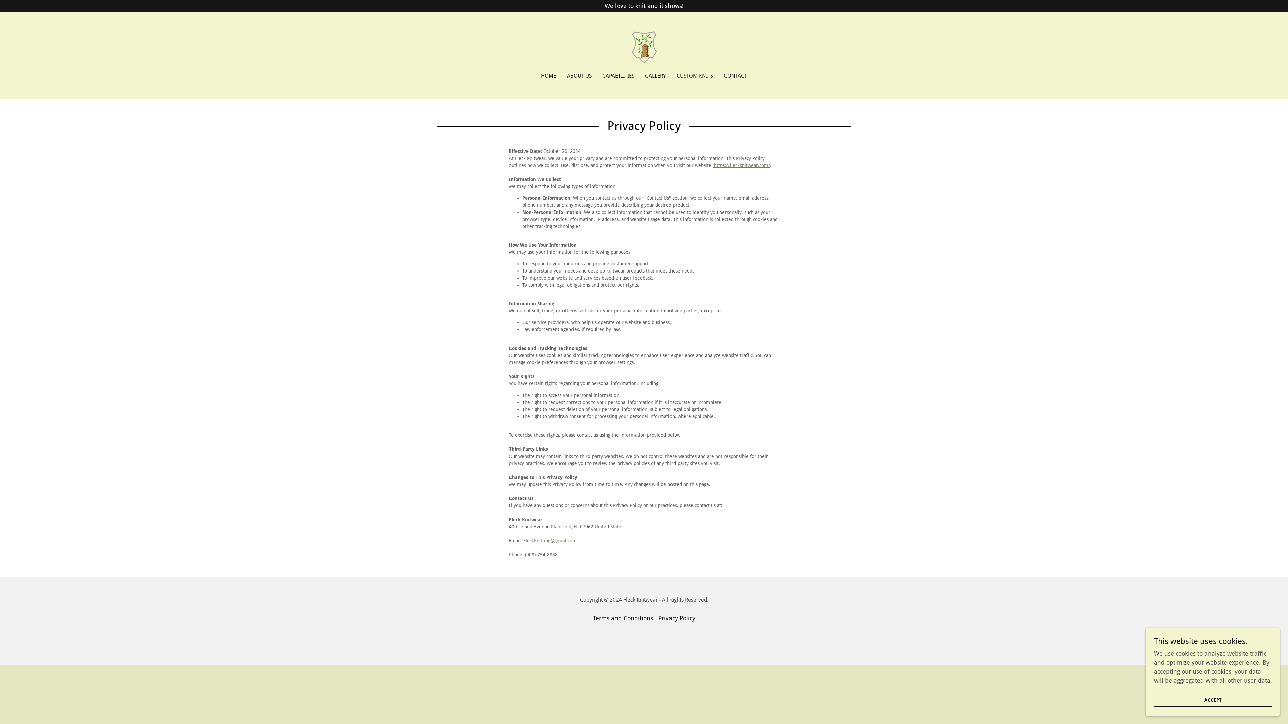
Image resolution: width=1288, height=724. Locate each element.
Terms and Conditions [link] (623, 618)
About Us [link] (579, 76)
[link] (644, 46)
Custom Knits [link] (695, 76)
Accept (1213, 700)
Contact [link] (735, 76)
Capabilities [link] (618, 76)
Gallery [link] (655, 76)
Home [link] (548, 76)
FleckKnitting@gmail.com (550, 540)
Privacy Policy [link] (676, 618)
